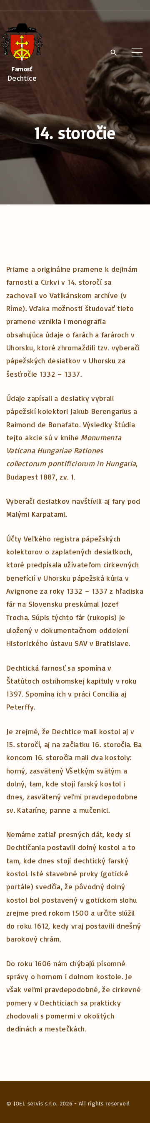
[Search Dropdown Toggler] (113, 53)
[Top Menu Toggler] (137, 52)
